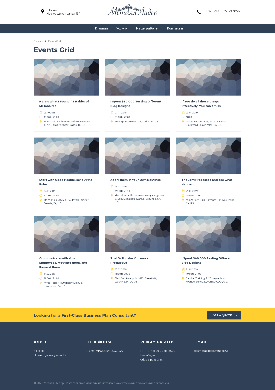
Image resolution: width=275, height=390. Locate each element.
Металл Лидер (54, 383)
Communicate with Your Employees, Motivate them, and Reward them (63, 262)
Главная (101, 28)
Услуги (121, 28)
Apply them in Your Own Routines (135, 180)
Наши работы (147, 28)
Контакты (175, 28)
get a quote (222, 315)
